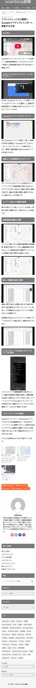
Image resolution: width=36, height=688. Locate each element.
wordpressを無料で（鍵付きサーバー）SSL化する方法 (8, 476)
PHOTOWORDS (16, 627)
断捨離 (23, 631)
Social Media (21, 638)
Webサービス (17, 654)
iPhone (20, 621)
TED (13, 621)
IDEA (28, 641)
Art (15, 648)
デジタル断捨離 (6, 557)
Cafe (21, 644)
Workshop (6, 634)
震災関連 (21, 648)
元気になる (6, 658)
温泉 (4, 648)
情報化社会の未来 (8, 485)
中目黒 (21, 658)
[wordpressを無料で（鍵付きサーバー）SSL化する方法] (8, 469)
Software (6, 644)
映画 (26, 621)
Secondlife (28, 624)
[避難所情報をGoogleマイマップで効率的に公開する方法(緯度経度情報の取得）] (8, 450)
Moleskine (13, 641)
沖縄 (14, 634)
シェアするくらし (6, 560)
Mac (4, 631)
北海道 (12, 638)
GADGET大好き (13, 631)
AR (25, 654)
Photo (29, 634)
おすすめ (30, 638)
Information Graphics (21, 651)
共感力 (5, 638)
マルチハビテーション (8, 563)
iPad (29, 631)
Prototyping (7, 624)
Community (7, 654)
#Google (6, 488)
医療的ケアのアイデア (8, 569)
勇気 (32, 651)
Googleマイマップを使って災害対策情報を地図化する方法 (23, 457)
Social (14, 658)
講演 (27, 644)
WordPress (7, 651)
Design (14, 644)
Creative (21, 634)
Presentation (28, 627)
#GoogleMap (16, 488)
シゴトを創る (15, 8)
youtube (6, 621)
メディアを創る (26, 8)
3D (15, 624)
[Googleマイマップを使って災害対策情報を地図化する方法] (24, 450)
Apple (5, 641)
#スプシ (26, 488)
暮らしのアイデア (21, 485)
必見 (10, 648)
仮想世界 (5, 627)
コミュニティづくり (7, 554)
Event (22, 641)
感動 (20, 624)
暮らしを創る (5, 8)
